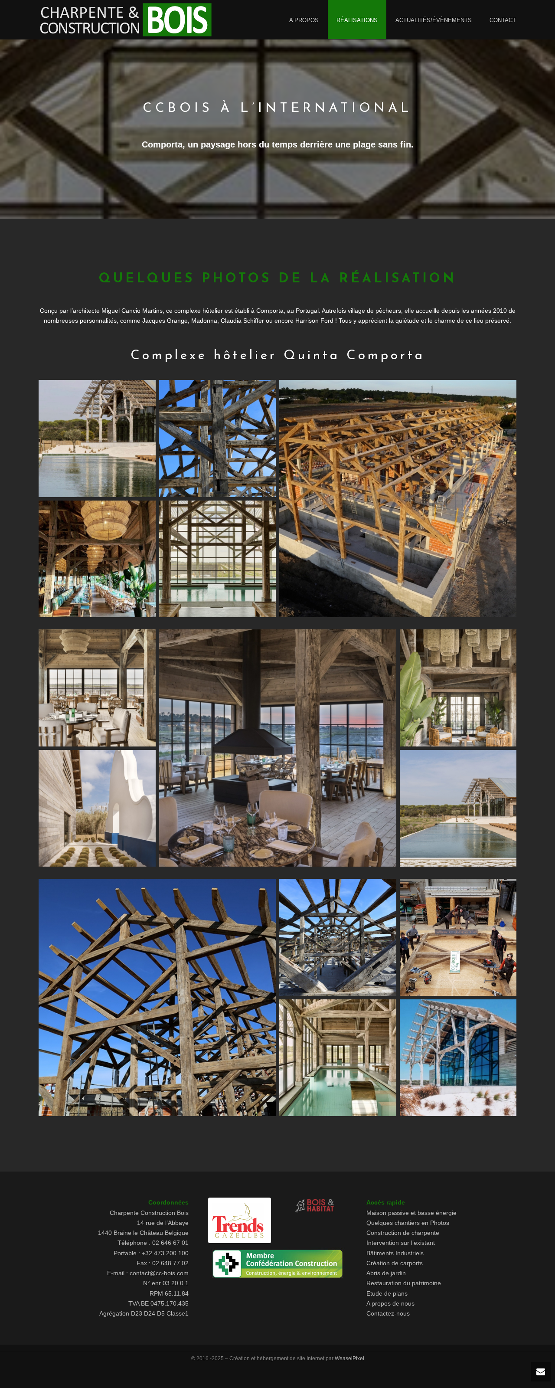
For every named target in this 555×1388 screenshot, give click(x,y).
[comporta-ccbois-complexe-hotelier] (397, 498)
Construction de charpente (402, 1232)
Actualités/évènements (433, 20)
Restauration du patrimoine (403, 1283)
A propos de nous (390, 1303)
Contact (503, 20)
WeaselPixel (349, 1358)
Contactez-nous (388, 1313)
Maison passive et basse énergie (411, 1212)
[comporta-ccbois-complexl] (97, 559)
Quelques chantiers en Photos (407, 1222)
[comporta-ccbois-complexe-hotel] (97, 438)
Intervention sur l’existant (400, 1242)
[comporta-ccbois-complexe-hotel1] (217, 438)
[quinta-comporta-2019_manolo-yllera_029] (97, 687)
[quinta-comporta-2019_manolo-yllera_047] (458, 687)
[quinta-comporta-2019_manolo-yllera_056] (458, 808)
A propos (304, 20)
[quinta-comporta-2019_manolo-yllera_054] (97, 808)
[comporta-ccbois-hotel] (217, 559)
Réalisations (357, 20)
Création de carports (394, 1263)
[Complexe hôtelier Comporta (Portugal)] (157, 997)
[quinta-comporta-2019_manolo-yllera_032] (277, 748)
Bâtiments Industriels (395, 1253)
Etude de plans (387, 1293)
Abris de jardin (386, 1273)
